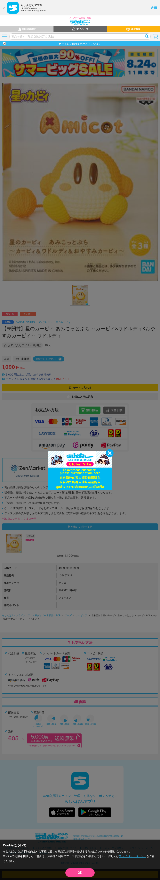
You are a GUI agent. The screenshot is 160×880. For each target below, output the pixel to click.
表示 (154, 8)
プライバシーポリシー (132, 856)
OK (80, 872)
